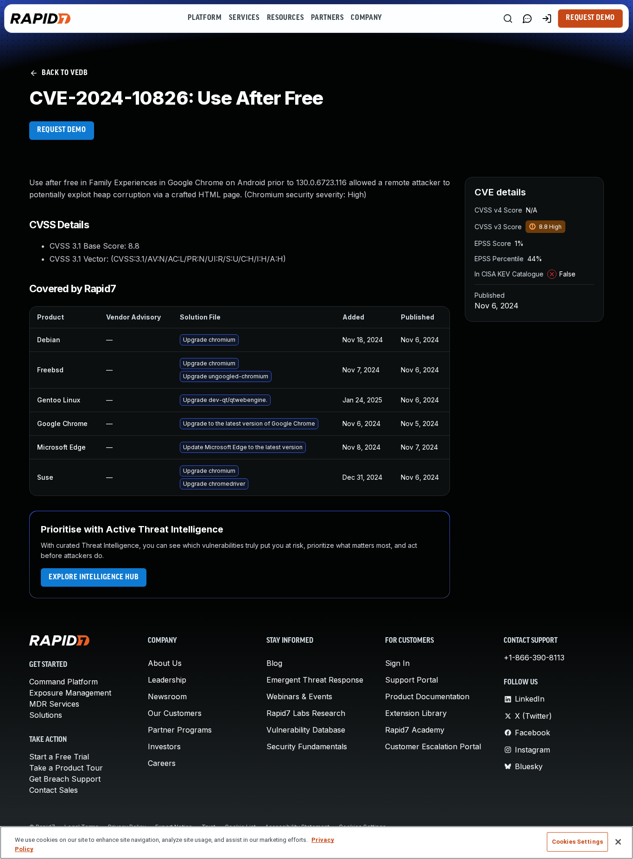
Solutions (45, 715)
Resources (285, 18)
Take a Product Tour (66, 767)
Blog (274, 663)
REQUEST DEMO (61, 130)
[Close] (618, 842)
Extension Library (416, 713)
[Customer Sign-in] (546, 18)
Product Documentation (427, 696)
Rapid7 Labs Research (305, 713)
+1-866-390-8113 (534, 657)
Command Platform (63, 681)
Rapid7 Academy (414, 729)
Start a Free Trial (59, 756)
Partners (327, 18)
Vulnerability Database (305, 729)
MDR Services (54, 704)
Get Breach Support (65, 779)
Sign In (397, 663)
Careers (162, 763)
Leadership (167, 679)
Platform (205, 18)
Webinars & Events (299, 696)
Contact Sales (53, 790)
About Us (165, 663)
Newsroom (167, 696)
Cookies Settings (577, 841)
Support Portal (411, 679)
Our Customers (175, 713)
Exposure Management (70, 692)
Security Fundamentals (306, 746)
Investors (164, 746)
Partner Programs (180, 729)
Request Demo (590, 18)
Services (244, 18)
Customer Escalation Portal (433, 746)
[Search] (508, 18)
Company (366, 18)
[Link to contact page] (527, 18)
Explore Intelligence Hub (94, 577)
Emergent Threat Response (314, 679)
